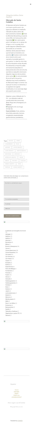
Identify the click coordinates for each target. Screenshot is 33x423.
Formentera (9, 270)
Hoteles (8, 285)
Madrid (8, 295)
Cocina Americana (11, 250)
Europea (8, 262)
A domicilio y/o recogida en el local (16, 230)
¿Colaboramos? (16, 397)
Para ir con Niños (10, 303)
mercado (17, 154)
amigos (11, 140)
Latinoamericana (10, 293)
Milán (7, 301)
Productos (8, 305)
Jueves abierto (17, 147)
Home (16, 389)
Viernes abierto (18, 167)
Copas (7, 260)
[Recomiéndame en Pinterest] (12, 133)
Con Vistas (9, 258)
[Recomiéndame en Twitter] (9, 133)
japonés (7, 147)
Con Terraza (9, 256)
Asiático (15, 15)
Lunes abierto (9, 150)
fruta (17, 144)
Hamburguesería (10, 281)
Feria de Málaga (10, 268)
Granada (8, 279)
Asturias (8, 240)
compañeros (9, 144)
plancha (23, 160)
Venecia (8, 315)
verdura (7, 167)
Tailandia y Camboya (11, 311)
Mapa (16, 393)
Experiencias (9, 266)
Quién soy (16, 395)
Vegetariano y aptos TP (12, 313)
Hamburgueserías (11, 283)
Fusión (7, 274)
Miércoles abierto (10, 157)
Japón (7, 291)
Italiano (8, 289)
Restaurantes (9, 307)
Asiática (8, 236)
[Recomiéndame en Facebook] (7, 133)
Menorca (8, 297)
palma (21, 157)
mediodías (8, 154)
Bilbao (7, 244)
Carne (7, 248)
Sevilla (7, 309)
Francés (8, 272)
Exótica (8, 264)
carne (18, 140)
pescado (14, 160)
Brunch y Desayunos (11, 246)
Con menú (8, 254)
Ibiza (7, 287)
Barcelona (8, 242)
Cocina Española (10, 252)
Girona (7, 276)
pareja (7, 160)
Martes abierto (21, 150)
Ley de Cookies (20, 402)
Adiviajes (8, 234)
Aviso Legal (11, 402)
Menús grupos (10, 299)
